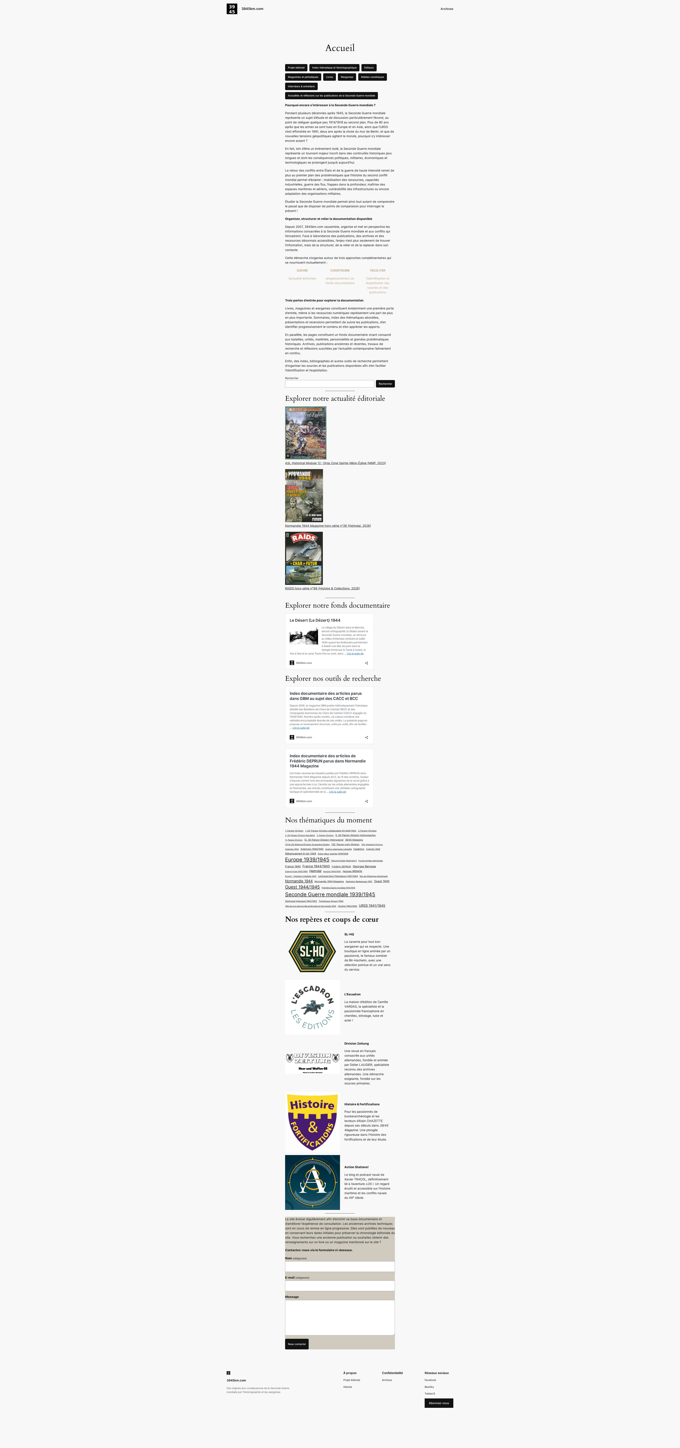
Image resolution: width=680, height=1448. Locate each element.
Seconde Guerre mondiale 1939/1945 (330, 894)
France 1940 (293, 866)
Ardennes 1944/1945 (312, 849)
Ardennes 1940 (292, 849)
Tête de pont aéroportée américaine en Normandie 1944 (310, 906)
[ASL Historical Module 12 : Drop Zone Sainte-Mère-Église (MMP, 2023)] (306, 433)
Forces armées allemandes (370, 861)
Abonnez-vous (439, 1403)
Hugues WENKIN (352, 871)
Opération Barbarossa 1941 (359, 881)
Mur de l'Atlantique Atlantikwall (374, 876)
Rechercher (291, 378)
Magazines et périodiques (303, 76)
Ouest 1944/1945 (302, 887)
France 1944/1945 (316, 866)
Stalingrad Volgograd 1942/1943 (301, 901)
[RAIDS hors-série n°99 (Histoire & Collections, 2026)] (304, 559)
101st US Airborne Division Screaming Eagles (307, 844)
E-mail (297, 1277)
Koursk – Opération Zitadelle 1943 (300, 876)
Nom (296, 1258)
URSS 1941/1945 (372, 905)
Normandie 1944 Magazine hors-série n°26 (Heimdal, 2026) (328, 526)
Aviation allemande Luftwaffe (338, 849)
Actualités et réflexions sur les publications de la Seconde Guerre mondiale (331, 95)
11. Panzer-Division (293, 840)
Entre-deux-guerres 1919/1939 (333, 854)
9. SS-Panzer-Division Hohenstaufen (355, 835)
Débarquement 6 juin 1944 (300, 853)
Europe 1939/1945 (307, 859)
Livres (329, 76)
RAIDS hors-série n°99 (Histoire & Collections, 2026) (322, 588)
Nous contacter (297, 1344)
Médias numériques (372, 76)
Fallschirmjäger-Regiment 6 (344, 861)
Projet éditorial (296, 67)
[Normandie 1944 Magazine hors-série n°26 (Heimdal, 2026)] (304, 496)
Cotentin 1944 (373, 849)
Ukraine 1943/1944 (347, 906)
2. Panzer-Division (367, 831)
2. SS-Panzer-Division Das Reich (300, 835)
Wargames (347, 76)
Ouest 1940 (381, 881)
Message (292, 1297)
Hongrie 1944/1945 (332, 871)
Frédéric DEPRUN (341, 866)
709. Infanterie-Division (372, 844)
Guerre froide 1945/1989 (296, 871)
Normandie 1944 (299, 881)
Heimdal (315, 871)
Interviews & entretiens (301, 86)
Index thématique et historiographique (334, 67)
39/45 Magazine (354, 839)
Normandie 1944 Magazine (329, 881)
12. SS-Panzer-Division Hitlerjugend (323, 840)
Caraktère (358, 849)
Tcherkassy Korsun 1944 (331, 901)
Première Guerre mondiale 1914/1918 (338, 888)
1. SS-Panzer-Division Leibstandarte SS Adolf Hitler (330, 831)
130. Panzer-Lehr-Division (345, 844)
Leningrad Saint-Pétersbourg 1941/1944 (338, 876)
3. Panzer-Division (325, 835)
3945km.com (252, 9)
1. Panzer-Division (294, 831)
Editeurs (369, 67)
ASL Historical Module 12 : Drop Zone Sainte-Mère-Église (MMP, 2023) (335, 463)
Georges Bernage (364, 866)
